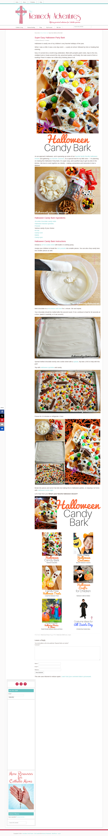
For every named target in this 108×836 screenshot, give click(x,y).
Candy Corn (39, 233)
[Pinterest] (2, 420)
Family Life (43, 635)
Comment (37, 644)
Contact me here (20, 817)
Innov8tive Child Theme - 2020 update (31, 833)
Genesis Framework (46, 833)
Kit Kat (37, 230)
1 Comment (46, 40)
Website (37, 669)
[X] (2, 416)
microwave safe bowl (55, 308)
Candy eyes (39, 237)
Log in (59, 833)
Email (36, 666)
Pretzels (37, 226)
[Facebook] (2, 412)
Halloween (64, 635)
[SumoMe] (2, 428)
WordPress (54, 833)
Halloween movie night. (45, 490)
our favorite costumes (57, 158)
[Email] (2, 424)
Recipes (48, 635)
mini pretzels (61, 248)
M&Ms (37, 235)
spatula (75, 361)
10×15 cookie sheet (48, 245)
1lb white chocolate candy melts (45, 221)
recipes (69, 635)
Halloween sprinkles (47, 367)
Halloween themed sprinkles (44, 223)
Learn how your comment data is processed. (76, 676)
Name (36, 663)
